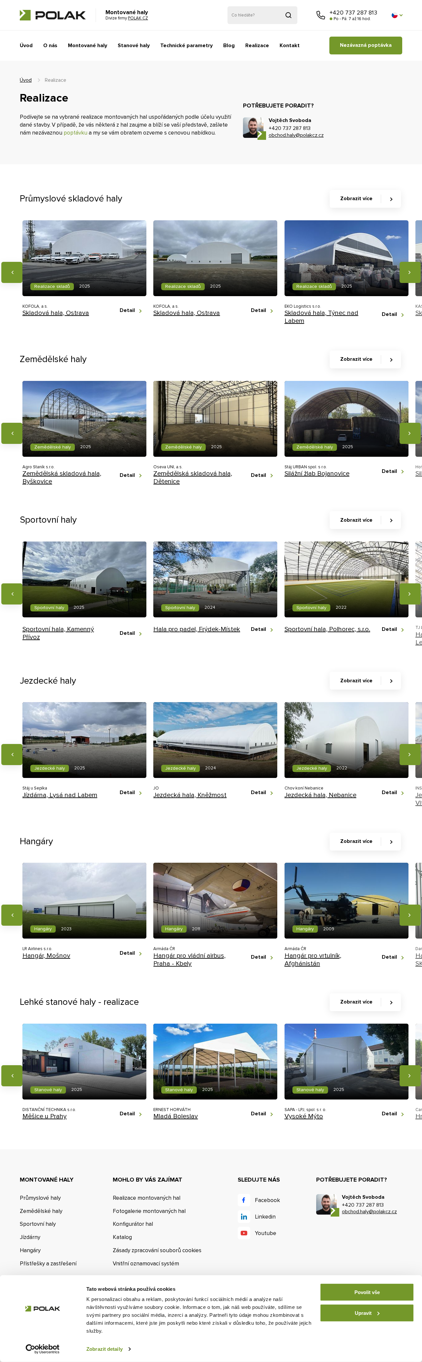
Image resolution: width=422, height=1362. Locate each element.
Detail (127, 310)
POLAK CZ (53, 15)
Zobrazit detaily (104, 1349)
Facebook (267, 1200)
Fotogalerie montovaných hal (149, 1211)
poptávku (75, 132)
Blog (229, 45)
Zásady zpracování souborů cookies (157, 1250)
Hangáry (30, 1250)
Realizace (257, 45)
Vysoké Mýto (304, 1116)
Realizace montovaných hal (146, 1197)
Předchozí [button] (11, 272)
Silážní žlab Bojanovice (317, 474)
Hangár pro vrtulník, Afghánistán (313, 960)
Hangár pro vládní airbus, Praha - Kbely (189, 960)
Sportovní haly (38, 1224)
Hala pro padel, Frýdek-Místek (196, 629)
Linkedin (265, 1216)
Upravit (363, 1313)
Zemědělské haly (41, 1211)
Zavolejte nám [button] (321, 15)
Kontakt (290, 45)
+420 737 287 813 (353, 12)
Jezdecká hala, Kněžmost (189, 795)
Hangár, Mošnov (46, 956)
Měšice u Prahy (44, 1116)
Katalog (122, 1237)
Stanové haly (134, 45)
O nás (50, 45)
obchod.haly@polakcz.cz (296, 135)
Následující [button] (410, 272)
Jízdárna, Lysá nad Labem (59, 795)
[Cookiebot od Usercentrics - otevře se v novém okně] (43, 1349)
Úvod (26, 45)
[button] (397, 15)
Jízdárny (30, 1237)
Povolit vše (367, 1292)
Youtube (265, 1233)
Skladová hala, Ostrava (55, 313)
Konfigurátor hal (133, 1224)
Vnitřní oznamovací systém (146, 1263)
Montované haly (87, 45)
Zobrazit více (356, 198)
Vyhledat (288, 15)
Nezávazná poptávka (366, 45)
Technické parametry (186, 45)
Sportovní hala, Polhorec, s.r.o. (327, 629)
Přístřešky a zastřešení (48, 1263)
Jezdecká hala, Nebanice (320, 795)
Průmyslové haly (40, 1197)
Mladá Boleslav (175, 1116)
